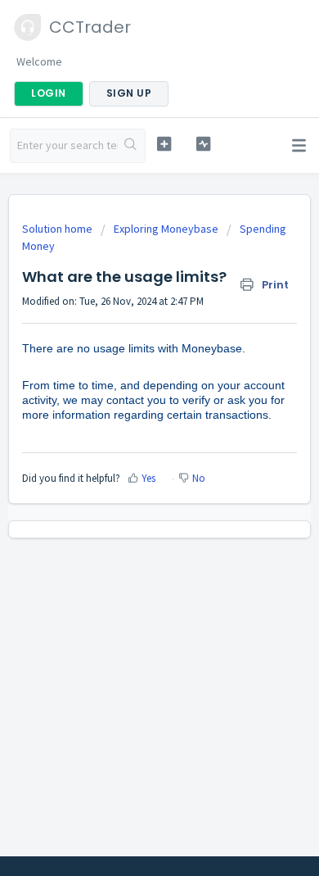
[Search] (131, 145)
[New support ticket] (164, 143)
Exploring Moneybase (166, 228)
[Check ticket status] (203, 143)
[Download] (129, 427)
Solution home (58, 228)
